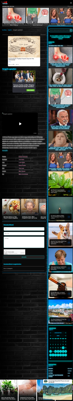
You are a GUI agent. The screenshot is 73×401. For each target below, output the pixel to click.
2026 (58, 335)
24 (50, 355)
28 (60, 355)
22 (63, 351)
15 (63, 347)
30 (65, 355)
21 (60, 351)
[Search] (71, 30)
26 (55, 355)
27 (58, 355)
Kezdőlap (4, 30)
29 (63, 355)
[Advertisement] (24, 103)
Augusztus (58, 332)
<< (50, 332)
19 (55, 351)
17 (50, 351)
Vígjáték (10, 30)
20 (58, 351)
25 (53, 355)
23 (65, 351)
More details (31, 90)
